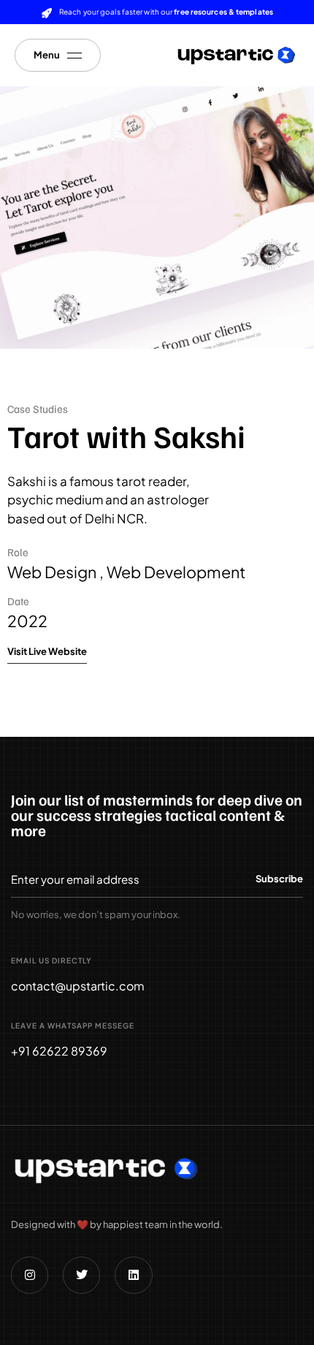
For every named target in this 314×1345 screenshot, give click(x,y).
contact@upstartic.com (78, 985)
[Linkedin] (133, 1275)
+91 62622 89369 (59, 1050)
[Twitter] (81, 1275)
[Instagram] (29, 1275)
